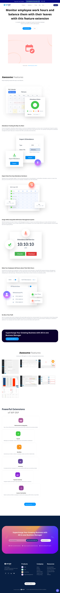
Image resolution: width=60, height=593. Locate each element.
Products (23, 5)
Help (43, 5)
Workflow (19, 452)
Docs (35, 28)
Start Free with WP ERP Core (32, 540)
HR (36, 65)
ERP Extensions (32, 65)
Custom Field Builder (21, 493)
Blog (39, 5)
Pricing (36, 5)
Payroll (18, 438)
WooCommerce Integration (20, 425)
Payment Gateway (17, 479)
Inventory (20, 466)
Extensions (30, 5)
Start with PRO (26, 28)
